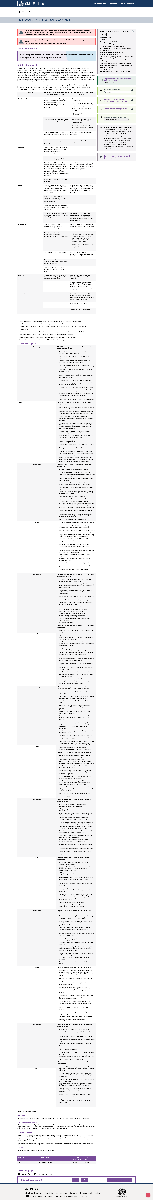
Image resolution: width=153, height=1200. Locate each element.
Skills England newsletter (34, 1193)
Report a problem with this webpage (120, 1180)
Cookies (97, 1193)
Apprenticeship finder (127, 3)
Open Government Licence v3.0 (59, 1196)
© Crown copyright (122, 1196)
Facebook (41, 1174)
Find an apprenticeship (112, 90)
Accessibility (49, 1193)
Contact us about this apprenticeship (116, 117)
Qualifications (113, 3)
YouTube (26, 1189)
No (84, 1180)
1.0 (19, 1162)
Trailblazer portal (86, 1193)
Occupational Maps (100, 3)
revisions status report (45, 34)
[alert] (132, 90)
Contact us (73, 1193)
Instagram (36, 1189)
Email (50, 1174)
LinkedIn (23, 1174)
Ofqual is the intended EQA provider (120, 71)
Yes (76, 1180)
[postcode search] (105, 92)
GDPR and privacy (61, 1193)
